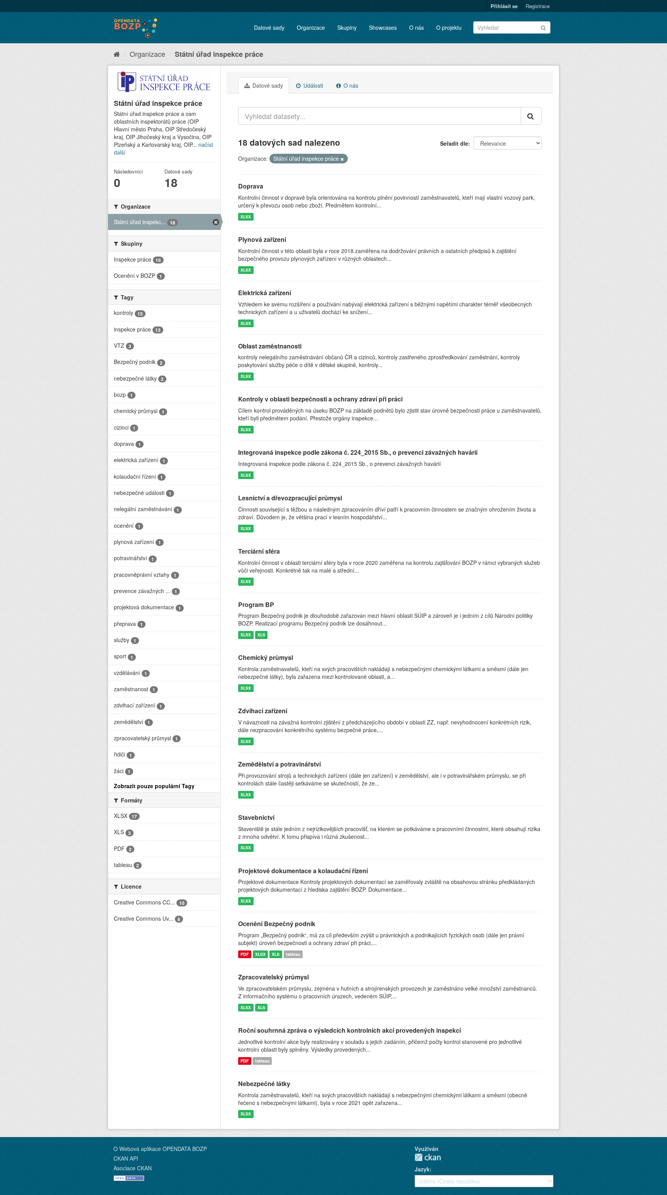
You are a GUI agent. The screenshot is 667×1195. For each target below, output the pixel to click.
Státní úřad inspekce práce (219, 54)
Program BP (256, 604)
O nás (416, 27)
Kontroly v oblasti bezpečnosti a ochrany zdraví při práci (320, 398)
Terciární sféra (259, 551)
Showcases (383, 27)
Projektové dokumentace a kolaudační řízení (303, 870)
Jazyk (422, 1169)
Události (312, 85)
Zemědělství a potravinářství (279, 764)
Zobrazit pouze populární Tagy (154, 786)
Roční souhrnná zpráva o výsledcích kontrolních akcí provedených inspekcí (349, 1030)
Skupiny (347, 27)
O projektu (449, 27)
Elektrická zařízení (264, 292)
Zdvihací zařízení (262, 710)
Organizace (311, 27)
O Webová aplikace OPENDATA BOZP (160, 1149)
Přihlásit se (504, 6)
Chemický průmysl (265, 657)
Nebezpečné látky (264, 1083)
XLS (261, 634)
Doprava (250, 186)
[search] (531, 116)
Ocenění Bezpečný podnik (276, 923)
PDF (244, 954)
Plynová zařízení (262, 239)
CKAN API (125, 1158)
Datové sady (269, 27)
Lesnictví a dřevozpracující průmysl (290, 497)
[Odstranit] (342, 159)
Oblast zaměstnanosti (269, 346)
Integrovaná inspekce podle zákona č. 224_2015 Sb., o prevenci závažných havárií (357, 452)
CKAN (428, 1157)
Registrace (538, 6)
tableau (293, 954)
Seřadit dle (454, 143)
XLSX (245, 216)
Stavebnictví (256, 817)
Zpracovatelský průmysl (273, 976)
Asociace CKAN (132, 1168)
